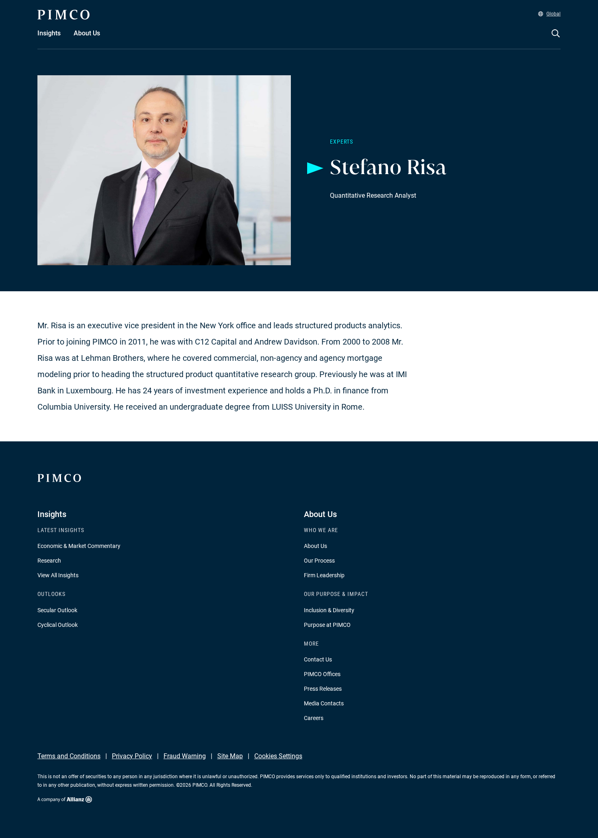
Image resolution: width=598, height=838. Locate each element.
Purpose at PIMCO (327, 625)
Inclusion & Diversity (329, 610)
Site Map (230, 756)
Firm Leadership (324, 575)
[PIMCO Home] (63, 15)
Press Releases (323, 688)
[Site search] (556, 39)
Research (49, 560)
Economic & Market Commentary (78, 546)
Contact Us (318, 659)
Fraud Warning (185, 756)
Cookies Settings (278, 756)
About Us (315, 546)
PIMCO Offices (322, 674)
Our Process (319, 560)
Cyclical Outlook (57, 625)
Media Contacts (324, 703)
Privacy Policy (132, 756)
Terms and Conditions (68, 756)
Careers (313, 718)
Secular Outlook (57, 610)
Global (553, 14)
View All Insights (58, 575)
